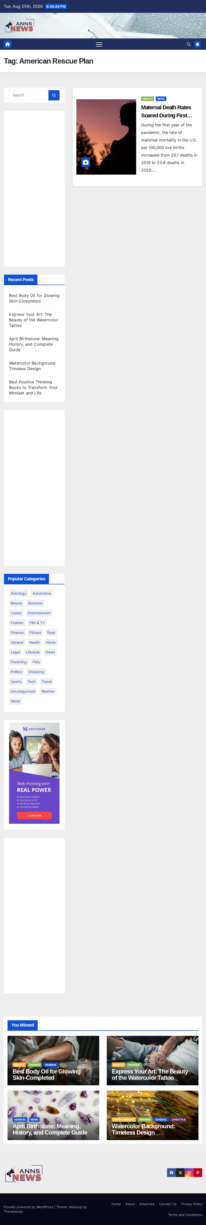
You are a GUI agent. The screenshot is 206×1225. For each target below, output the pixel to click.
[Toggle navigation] (99, 44)
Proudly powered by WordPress (29, 1207)
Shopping (36, 672)
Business (35, 603)
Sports (16, 681)
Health (34, 642)
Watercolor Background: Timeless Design (143, 1129)
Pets (36, 662)
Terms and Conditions (185, 1215)
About (130, 1204)
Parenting (19, 662)
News (50, 652)
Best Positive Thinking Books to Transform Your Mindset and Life (33, 387)
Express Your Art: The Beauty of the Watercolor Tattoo (33, 320)
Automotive (41, 593)
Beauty (16, 603)
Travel (47, 681)
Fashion (17, 623)
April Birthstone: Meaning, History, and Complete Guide (34, 344)
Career (16, 613)
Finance (17, 632)
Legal (15, 652)
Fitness (35, 632)
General (17, 642)
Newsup (75, 1207)
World (15, 701)
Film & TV (37, 623)
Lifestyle (33, 652)
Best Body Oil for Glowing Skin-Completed (47, 1074)
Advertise (146, 1204)
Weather (48, 691)
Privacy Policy (191, 1204)
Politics (16, 672)
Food (51, 632)
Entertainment (39, 613)
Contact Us (168, 1204)
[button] (189, 44)
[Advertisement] (34, 188)
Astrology (18, 593)
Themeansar (13, 1211)
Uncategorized (23, 691)
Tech (32, 681)
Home (51, 642)
